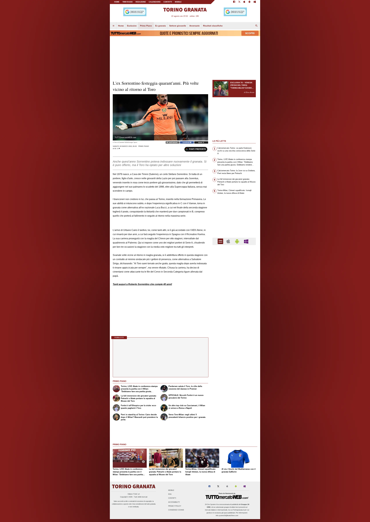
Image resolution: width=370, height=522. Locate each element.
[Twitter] (239, 2)
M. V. (116, 148)
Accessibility (174, 502)
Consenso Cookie (176, 510)
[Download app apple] (244, 2)
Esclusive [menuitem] (132, 26)
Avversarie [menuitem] (194, 26)
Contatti (172, 498)
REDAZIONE (141, 2)
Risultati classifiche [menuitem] (213, 26)
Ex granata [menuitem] (160, 26)
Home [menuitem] (121, 26)
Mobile (171, 490)
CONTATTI (167, 2)
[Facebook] (234, 2)
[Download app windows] (255, 2)
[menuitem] (113, 26)
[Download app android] (249, 2)
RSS (169, 494)
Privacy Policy (174, 506)
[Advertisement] (234, 359)
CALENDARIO (154, 2)
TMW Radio (127, 2)
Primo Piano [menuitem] (146, 26)
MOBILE (178, 2)
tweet (200, 142)
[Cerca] (256, 26)
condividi (186, 142)
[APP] (221, 241)
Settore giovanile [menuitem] (177, 26)
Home (116, 2)
